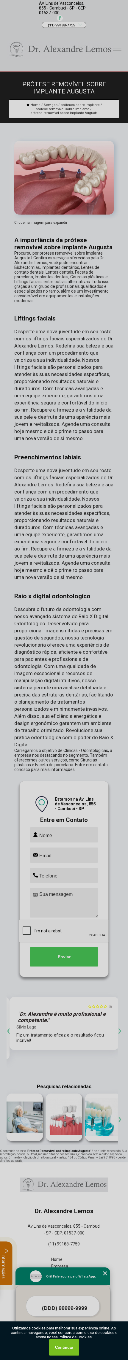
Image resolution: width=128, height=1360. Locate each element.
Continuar (64, 1347)
